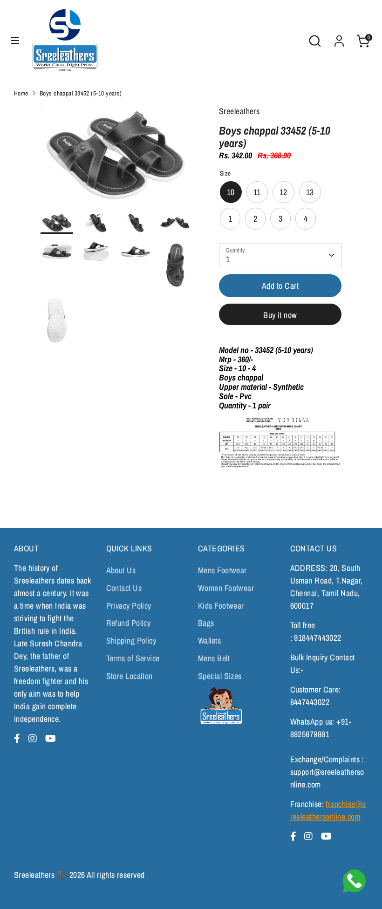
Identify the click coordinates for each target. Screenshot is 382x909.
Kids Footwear (221, 605)
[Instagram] (34, 738)
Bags (206, 623)
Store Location (129, 676)
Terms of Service (133, 658)
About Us (121, 570)
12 (283, 192)
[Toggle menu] (15, 40)
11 (257, 192)
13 (310, 192)
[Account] (339, 38)
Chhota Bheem (220, 705)
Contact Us (124, 588)
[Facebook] (18, 738)
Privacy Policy (128, 605)
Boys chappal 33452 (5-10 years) (81, 93)
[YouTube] (50, 738)
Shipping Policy (131, 640)
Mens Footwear (222, 570)
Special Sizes (220, 676)
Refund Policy (128, 623)
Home (21, 93)
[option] (116, 158)
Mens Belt (214, 658)
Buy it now (280, 315)
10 (231, 192)
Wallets (209, 640)
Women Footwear (226, 588)
